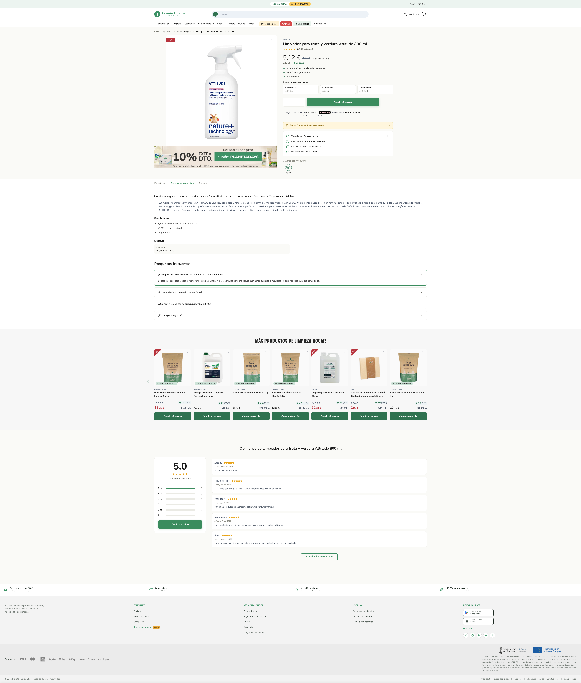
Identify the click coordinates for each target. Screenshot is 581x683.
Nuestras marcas (141, 616)
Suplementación (206, 23)
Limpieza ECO (167, 31)
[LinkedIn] (479, 635)
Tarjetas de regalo (146, 627)
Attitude (286, 39)
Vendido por (304, 135)
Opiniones (203, 183)
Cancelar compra (568, 679)
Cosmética (190, 23)
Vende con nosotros (362, 616)
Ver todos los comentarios (319, 556)
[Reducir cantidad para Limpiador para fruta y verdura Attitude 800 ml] (286, 102)
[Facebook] (465, 635)
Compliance (139, 621)
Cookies (517, 679)
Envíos (247, 621)
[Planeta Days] (215, 157)
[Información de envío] (388, 136)
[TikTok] (492, 635)
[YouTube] (485, 635)
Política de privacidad (502, 679)
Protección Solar (269, 23)
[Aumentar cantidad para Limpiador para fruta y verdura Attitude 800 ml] (301, 102)
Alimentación (163, 23)
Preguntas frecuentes (182, 183)
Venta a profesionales (363, 611)
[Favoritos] (273, 40)
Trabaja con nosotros (363, 621)
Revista (137, 611)
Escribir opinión (180, 524)
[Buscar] (215, 14)
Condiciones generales (534, 679)
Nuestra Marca (302, 23)
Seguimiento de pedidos (255, 616)
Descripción (160, 183)
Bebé (219, 23)
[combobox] (290, 14)
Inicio (156, 31)
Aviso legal (485, 679)
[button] (424, 14)
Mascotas (230, 23)
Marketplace (320, 23)
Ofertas (286, 23)
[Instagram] (472, 635)
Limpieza (177, 23)
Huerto (241, 23)
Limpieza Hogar (183, 31)
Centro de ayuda (307, 591)
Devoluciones (250, 627)
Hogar (251, 23)
